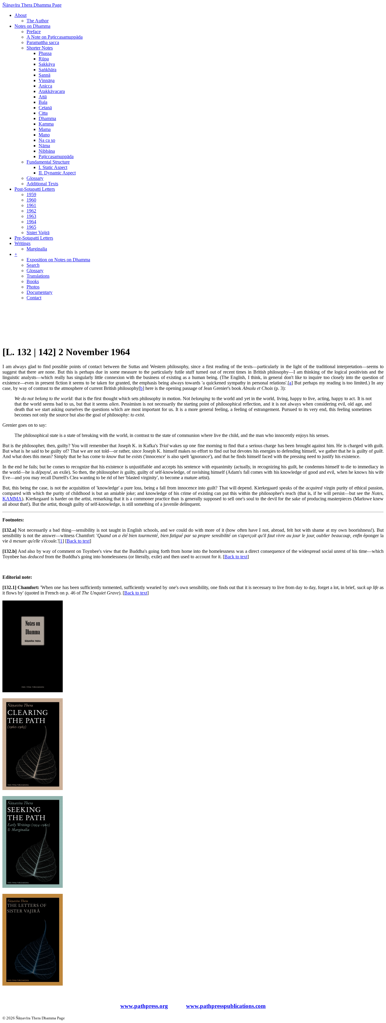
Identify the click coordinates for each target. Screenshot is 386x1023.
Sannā (44, 75)
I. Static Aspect (53, 167)
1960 (31, 199)
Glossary (35, 178)
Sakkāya (47, 64)
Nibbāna (47, 151)
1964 (31, 221)
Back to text (78, 540)
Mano (44, 134)
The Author (38, 20)
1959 (31, 194)
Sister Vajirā (38, 232)
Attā (43, 96)
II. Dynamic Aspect (57, 172)
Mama (45, 129)
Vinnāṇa (47, 80)
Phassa (45, 53)
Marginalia (37, 248)
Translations (38, 276)
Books (33, 281)
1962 (31, 210)
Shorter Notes (40, 47)
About (20, 15)
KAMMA (12, 498)
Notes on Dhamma (32, 26)
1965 (31, 227)
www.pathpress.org (144, 1006)
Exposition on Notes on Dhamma (58, 259)
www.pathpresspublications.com (226, 1006)
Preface (34, 31)
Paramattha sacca (43, 42)
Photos (33, 286)
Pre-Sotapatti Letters (33, 238)
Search (33, 265)
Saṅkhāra (47, 69)
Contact (34, 297)
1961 (31, 205)
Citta (43, 113)
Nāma (44, 145)
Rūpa (44, 58)
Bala (43, 102)
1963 (31, 216)
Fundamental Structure (48, 161)
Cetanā (45, 107)
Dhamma (47, 118)
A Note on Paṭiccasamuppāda (55, 37)
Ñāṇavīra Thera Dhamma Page (32, 5)
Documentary (39, 292)
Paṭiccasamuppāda (56, 156)
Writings (22, 243)
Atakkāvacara (52, 91)
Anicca (45, 85)
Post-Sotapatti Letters (34, 189)
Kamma (46, 123)
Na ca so (47, 140)
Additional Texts (42, 183)
